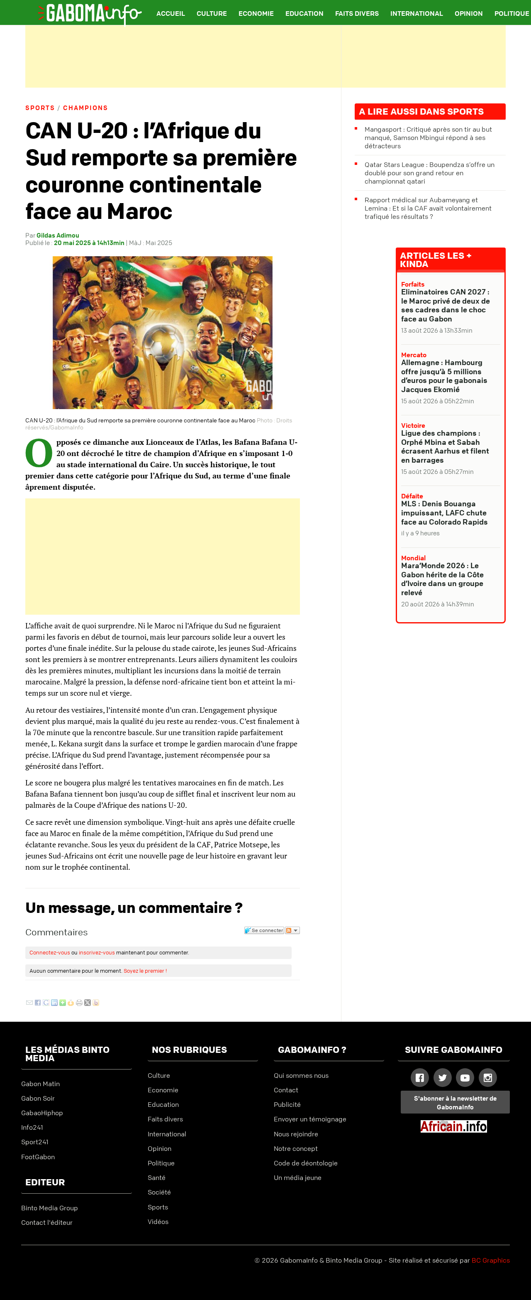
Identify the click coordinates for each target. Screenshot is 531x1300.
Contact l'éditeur (47, 1222)
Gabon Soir (38, 1098)
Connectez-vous (49, 952)
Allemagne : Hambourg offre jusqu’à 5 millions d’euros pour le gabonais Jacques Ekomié (444, 376)
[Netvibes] (62, 1003)
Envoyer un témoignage (310, 1119)
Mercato (413, 355)
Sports (40, 107)
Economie (256, 13)
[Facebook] (37, 1003)
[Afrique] (454, 1130)
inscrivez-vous (97, 952)
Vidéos (158, 1221)
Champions (85, 107)
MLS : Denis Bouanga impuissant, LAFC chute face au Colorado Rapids (444, 512)
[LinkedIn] (54, 1003)
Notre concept (296, 1148)
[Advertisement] (265, 56)
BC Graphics (491, 1260)
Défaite (412, 496)
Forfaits (413, 284)
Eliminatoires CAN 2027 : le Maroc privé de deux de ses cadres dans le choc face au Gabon (445, 305)
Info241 (32, 1127)
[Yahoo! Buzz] (96, 1003)
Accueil (170, 13)
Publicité (287, 1104)
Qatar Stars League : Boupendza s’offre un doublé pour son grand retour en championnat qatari (429, 172)
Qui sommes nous (301, 1075)
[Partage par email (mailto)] (29, 1003)
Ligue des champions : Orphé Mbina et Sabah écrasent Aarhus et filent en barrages (445, 446)
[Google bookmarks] (46, 1003)
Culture (212, 13)
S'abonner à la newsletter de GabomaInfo (455, 1102)
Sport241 (35, 1142)
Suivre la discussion (292, 930)
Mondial (413, 558)
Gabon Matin (40, 1083)
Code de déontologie (306, 1163)
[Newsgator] (71, 1003)
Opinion (469, 13)
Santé (157, 1177)
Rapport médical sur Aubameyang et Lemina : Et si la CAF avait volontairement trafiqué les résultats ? (428, 208)
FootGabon (38, 1157)
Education (304, 13)
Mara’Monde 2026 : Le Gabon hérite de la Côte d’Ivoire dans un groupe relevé (442, 579)
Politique (161, 1163)
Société (159, 1192)
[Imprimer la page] (79, 1003)
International (416, 13)
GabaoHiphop (42, 1113)
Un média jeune (298, 1177)
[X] (87, 1003)
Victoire (413, 425)
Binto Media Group (49, 1208)
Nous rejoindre (296, 1134)
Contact (286, 1090)
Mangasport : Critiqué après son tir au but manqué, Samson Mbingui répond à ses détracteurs (428, 137)
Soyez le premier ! (145, 970)
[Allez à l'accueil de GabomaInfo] (83, 10)
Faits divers (357, 13)
